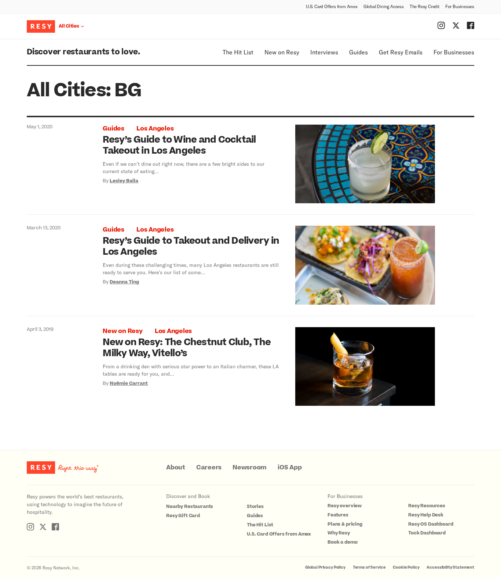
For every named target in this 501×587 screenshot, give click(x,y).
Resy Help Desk (425, 515)
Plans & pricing (345, 524)
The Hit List (238, 52)
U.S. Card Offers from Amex (332, 6)
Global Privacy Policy (325, 567)
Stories (255, 506)
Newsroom (250, 467)
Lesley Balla (124, 181)
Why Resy (339, 533)
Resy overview (345, 505)
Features (338, 515)
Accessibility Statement (450, 567)
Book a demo (342, 542)
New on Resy (281, 52)
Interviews (324, 52)
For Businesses (459, 6)
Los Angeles (154, 128)
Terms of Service (369, 567)
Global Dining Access (383, 6)
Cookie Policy (406, 567)
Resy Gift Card (183, 515)
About (175, 467)
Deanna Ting (124, 282)
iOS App (289, 467)
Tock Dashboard (427, 533)
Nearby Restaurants (189, 506)
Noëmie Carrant (129, 383)
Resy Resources (426, 505)
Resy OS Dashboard (430, 524)
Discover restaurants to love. (83, 52)
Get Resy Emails (401, 52)
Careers (209, 467)
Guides (358, 52)
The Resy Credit (424, 6)
